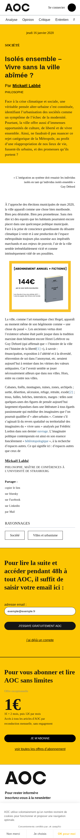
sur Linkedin (12, 505)
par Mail (10, 511)
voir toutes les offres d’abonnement (40, 749)
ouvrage (42, 431)
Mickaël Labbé (27, 85)
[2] (71, 392)
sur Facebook (12, 499)
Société (14, 535)
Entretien (62, 19)
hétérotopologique (37, 441)
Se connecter (56, 7)
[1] (38, 348)
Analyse (11, 19)
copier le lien (12, 487)
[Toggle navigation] (72, 7)
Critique (44, 19)
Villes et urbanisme (45, 535)
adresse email (14, 604)
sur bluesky (12, 493)
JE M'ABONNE (40, 738)
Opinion (28, 19)
